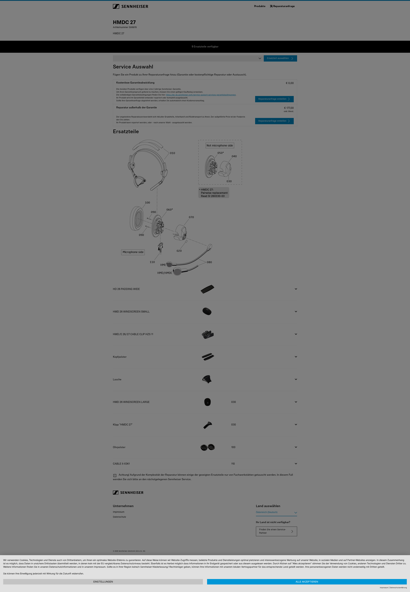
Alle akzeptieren (307, 581)
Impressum (384, 587)
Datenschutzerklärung (398, 587)
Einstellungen (103, 581)
